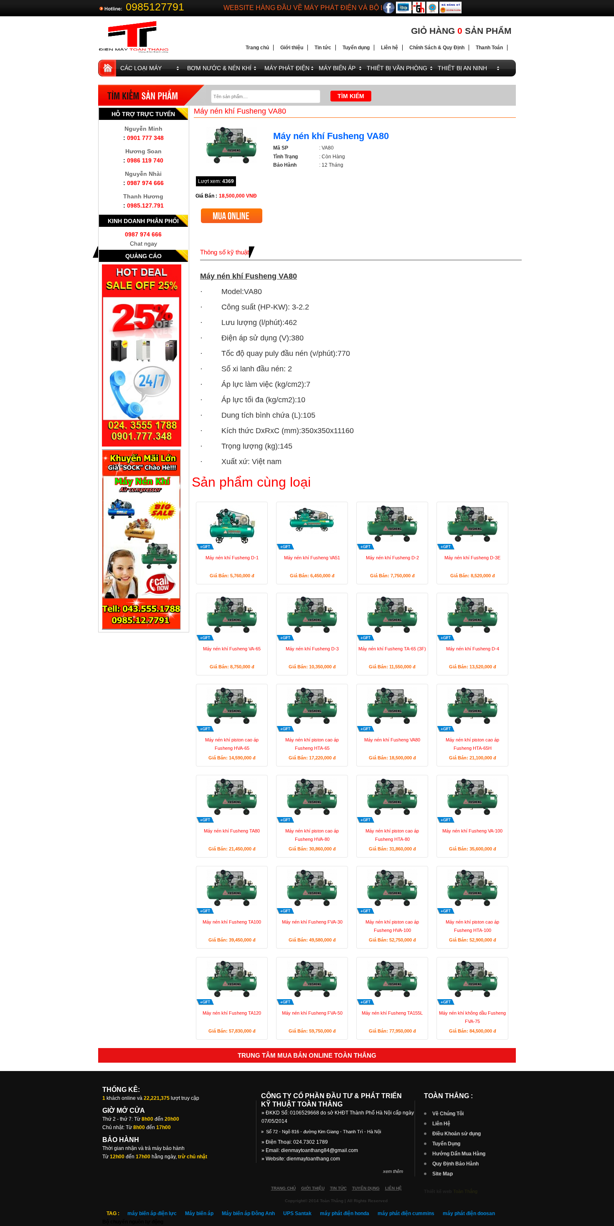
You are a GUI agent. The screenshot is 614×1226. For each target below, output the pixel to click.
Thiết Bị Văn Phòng (397, 68)
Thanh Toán (489, 48)
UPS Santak (297, 1213)
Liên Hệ (441, 1124)
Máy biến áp (199, 1213)
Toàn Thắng (465, 1191)
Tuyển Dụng (446, 1144)
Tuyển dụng (356, 48)
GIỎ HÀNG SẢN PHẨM (461, 31)
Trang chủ (257, 48)
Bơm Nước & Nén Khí (219, 68)
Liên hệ (389, 48)
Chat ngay (143, 243)
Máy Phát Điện (287, 68)
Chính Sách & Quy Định (436, 48)
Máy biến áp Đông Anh (248, 1213)
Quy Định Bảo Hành (455, 1164)
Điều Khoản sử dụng (456, 1134)
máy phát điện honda (344, 1213)
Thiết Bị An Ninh (462, 68)
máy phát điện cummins (406, 1213)
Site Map (442, 1174)
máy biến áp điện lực (152, 1213)
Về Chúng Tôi (448, 1114)
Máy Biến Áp (337, 68)
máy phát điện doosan (469, 1213)
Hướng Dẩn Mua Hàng (458, 1154)
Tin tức (323, 48)
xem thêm (393, 1171)
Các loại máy (141, 68)
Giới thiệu (291, 48)
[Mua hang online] (231, 211)
